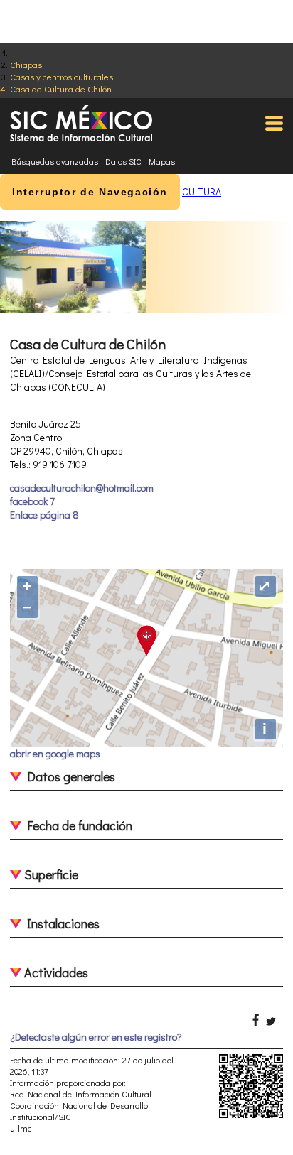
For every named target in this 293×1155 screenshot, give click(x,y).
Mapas (162, 161)
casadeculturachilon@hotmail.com (82, 487)
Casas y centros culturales (61, 76)
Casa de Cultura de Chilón (61, 88)
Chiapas (26, 64)
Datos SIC (123, 161)
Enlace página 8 (44, 514)
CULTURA (201, 191)
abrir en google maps (55, 753)
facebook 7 (32, 501)
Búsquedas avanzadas (54, 161)
